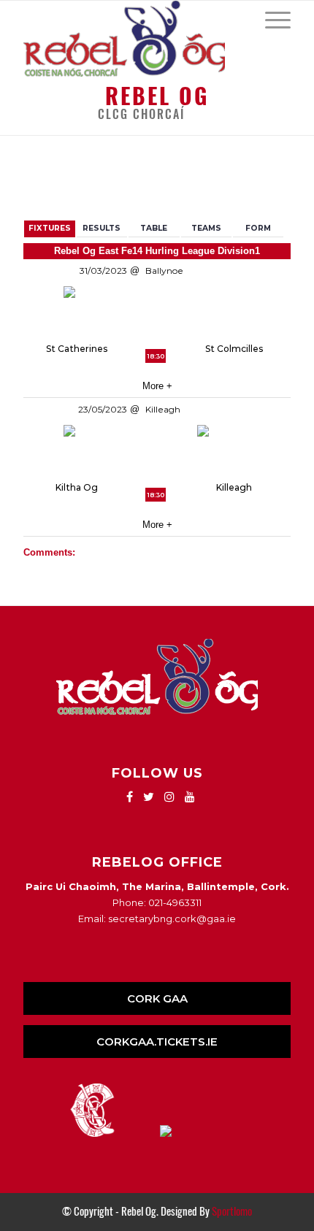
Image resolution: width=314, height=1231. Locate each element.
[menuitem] (270, 19)
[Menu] (270, 19)
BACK (267, 180)
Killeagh (234, 487)
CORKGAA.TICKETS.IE (157, 1041)
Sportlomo (232, 1211)
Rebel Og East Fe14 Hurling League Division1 (157, 250)
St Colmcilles (234, 348)
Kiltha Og (76, 487)
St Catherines (76, 348)
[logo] (130, 39)
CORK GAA (157, 998)
